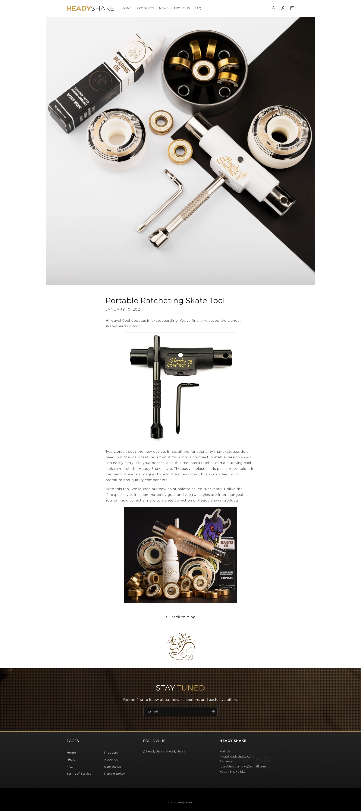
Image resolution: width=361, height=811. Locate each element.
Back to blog (183, 617)
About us (111, 759)
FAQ (70, 766)
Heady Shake (185, 802)
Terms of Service (79, 773)
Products (111, 752)
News (71, 759)
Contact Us (112, 766)
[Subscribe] (213, 711)
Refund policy (114, 773)
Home (71, 752)
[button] (273, 8)
